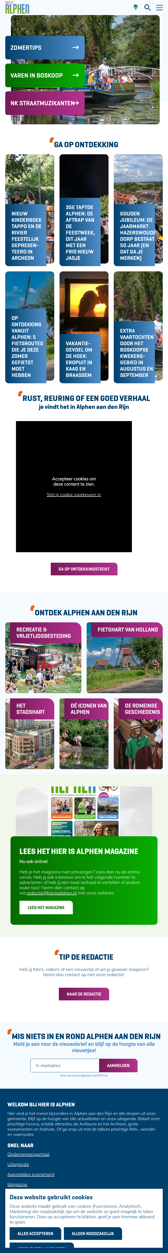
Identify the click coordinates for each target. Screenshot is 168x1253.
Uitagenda (18, 1164)
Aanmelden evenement (30, 1174)
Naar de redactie (84, 994)
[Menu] (159, 7)
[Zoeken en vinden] (147, 7)
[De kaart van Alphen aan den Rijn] (136, 7)
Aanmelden (118, 1065)
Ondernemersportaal (28, 1154)
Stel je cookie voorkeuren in (74, 494)
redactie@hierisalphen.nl (52, 892)
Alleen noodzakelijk (93, 1233)
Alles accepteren (35, 1233)
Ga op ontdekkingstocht (84, 569)
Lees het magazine (46, 907)
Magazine (17, 1184)
